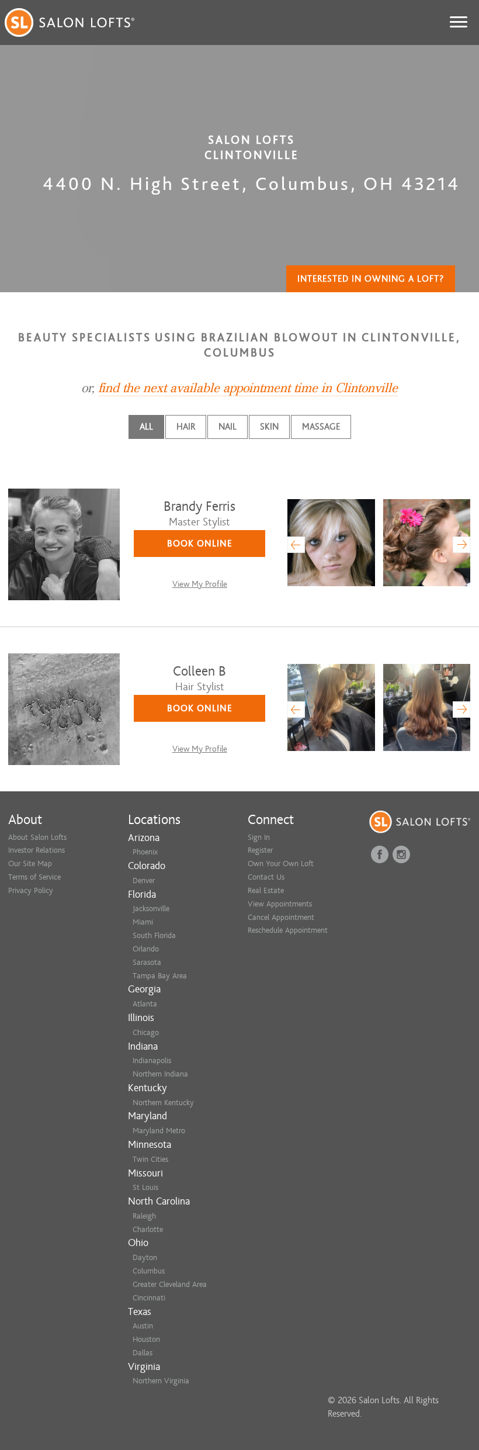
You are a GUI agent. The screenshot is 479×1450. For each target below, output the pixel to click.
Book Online (199, 543)
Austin (143, 1325)
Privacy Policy (30, 890)
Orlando (146, 948)
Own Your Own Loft (281, 863)
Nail (227, 426)
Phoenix (145, 851)
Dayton (145, 1257)
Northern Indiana (160, 1074)
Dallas (142, 1352)
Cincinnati (149, 1297)
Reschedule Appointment (288, 930)
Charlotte (148, 1229)
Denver (144, 880)
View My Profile (199, 584)
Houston (146, 1339)
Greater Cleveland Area (170, 1284)
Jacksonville (151, 908)
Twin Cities (150, 1159)
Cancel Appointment (281, 917)
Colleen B (199, 671)
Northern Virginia (161, 1380)
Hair (185, 426)
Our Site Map (30, 863)
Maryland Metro (159, 1130)
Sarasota (147, 962)
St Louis (145, 1187)
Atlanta (145, 1003)
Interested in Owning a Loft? (370, 279)
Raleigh (144, 1216)
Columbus (149, 1270)
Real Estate (266, 890)
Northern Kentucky (163, 1102)
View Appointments (280, 903)
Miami (143, 922)
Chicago (146, 1032)
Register (260, 850)
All (146, 426)
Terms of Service (34, 877)
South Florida (154, 935)
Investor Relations (36, 850)
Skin (269, 426)
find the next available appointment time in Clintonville (248, 388)
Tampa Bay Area (160, 975)
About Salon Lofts (37, 837)
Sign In (259, 837)
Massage (321, 426)
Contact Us (266, 877)
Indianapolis (152, 1060)
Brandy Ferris (199, 506)
